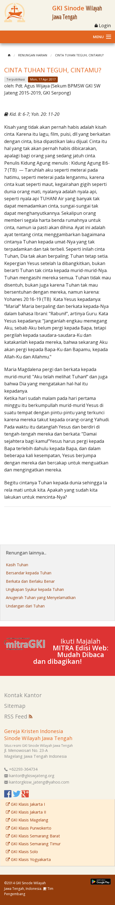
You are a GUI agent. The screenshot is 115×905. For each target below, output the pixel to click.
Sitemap (14, 706)
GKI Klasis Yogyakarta (30, 859)
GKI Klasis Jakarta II (28, 812)
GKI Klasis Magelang (29, 820)
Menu (98, 36)
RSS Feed (16, 716)
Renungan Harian (32, 55)
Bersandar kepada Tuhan (28, 572)
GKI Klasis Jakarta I (27, 804)
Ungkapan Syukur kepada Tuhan (35, 589)
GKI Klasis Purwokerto (30, 828)
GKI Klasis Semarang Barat (35, 836)
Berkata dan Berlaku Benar (30, 581)
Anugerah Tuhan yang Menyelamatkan (41, 597)
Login (104, 25)
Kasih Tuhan (17, 564)
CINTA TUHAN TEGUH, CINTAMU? (79, 55)
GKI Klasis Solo (24, 851)
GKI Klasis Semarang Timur (35, 843)
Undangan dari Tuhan (25, 606)
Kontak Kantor (23, 695)
